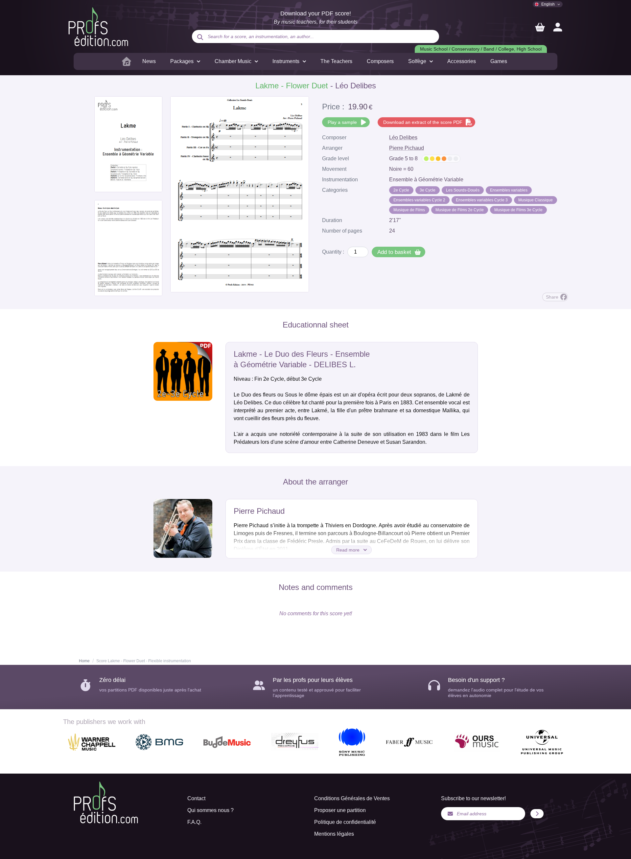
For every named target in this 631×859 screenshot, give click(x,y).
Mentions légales (334, 834)
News (149, 61)
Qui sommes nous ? (210, 810)
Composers (380, 61)
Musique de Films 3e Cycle (518, 210)
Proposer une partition (340, 810)
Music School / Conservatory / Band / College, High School (481, 49)
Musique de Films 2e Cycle (459, 210)
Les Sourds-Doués (462, 190)
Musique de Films (409, 210)
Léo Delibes (403, 137)
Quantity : (333, 252)
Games (498, 61)
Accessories (461, 61)
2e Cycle (401, 190)
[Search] (200, 37)
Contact (196, 798)
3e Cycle (427, 190)
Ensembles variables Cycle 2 (419, 200)
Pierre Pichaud (406, 148)
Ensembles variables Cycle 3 (482, 200)
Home (84, 661)
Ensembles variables (508, 190)
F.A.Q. (194, 822)
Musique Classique (535, 200)
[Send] (537, 813)
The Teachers (336, 61)
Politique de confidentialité (345, 822)
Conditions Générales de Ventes (352, 798)
